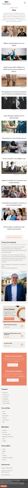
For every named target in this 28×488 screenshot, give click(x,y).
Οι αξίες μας (5, 392)
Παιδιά (3, 449)
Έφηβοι (4, 451)
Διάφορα (4, 440)
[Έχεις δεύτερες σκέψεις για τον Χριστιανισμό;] (14, 103)
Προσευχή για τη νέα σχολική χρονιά (14, 138)
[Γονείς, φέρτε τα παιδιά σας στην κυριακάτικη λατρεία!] (14, 214)
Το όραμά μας (5, 399)
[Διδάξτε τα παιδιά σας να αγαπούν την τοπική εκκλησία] (14, 167)
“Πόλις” (3, 411)
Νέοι (3, 453)
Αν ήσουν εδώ (8, 343)
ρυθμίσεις (22, 483)
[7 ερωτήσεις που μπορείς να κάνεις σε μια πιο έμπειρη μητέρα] (14, 191)
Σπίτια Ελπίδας (5, 415)
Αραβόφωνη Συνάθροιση (7, 457)
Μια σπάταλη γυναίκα (10, 324)
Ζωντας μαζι (23, 61)
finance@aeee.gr (21, 376)
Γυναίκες (4, 459)
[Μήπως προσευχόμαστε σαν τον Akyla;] (14, 30)
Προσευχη (23, 37)
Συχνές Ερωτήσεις (6, 403)
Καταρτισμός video (6, 434)
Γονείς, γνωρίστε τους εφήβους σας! (14, 158)
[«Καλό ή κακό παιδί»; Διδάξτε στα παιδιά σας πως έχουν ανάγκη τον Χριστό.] (14, 54)
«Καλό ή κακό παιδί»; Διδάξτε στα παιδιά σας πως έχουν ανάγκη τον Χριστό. (14, 69)
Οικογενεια (23, 87)
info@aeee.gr (16, 361)
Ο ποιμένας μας (5, 401)
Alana (3, 422)
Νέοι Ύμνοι (4, 432)
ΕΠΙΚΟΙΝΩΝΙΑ (13, 365)
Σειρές (3, 438)
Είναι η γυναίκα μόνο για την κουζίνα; (12, 334)
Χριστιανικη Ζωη (22, 109)
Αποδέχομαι (4, 486)
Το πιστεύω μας (5, 394)
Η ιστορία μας (5, 396)
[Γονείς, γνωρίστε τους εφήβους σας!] (14, 147)
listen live (8, 318)
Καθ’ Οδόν (4, 417)
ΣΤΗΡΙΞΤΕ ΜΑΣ (12, 380)
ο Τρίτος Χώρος (5, 420)
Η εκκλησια (16, 174)
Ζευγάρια (4, 455)
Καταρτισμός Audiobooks (7, 436)
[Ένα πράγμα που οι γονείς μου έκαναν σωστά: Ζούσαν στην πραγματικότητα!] (14, 80)
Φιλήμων (4, 413)
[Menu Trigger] (25, 2)
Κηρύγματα (4, 430)
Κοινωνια (14, 109)
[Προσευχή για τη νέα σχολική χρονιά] (14, 127)
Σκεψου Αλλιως (16, 37)
